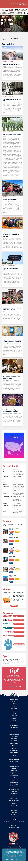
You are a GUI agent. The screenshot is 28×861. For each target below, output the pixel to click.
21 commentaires (11, 96)
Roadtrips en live (14, 793)
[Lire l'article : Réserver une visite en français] (12, 187)
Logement (14, 745)
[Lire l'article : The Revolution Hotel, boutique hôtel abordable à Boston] (12, 365)
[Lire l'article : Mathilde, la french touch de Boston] (12, 53)
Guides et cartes (14, 779)
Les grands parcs (14, 717)
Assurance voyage (14, 775)
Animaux (14, 701)
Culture (14, 710)
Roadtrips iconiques (14, 725)
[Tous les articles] (18, 39)
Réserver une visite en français (10, 199)
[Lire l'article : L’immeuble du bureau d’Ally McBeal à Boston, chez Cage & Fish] (12, 296)
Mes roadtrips (14, 812)
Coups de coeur (14, 708)
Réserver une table (14, 605)
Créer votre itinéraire (14, 761)
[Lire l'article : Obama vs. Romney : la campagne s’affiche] (12, 258)
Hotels (11, 534)
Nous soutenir (14, 802)
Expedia (17, 531)
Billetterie (14, 780)
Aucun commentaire (11, 196)
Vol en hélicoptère (14, 782)
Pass (14, 777)
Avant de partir (14, 740)
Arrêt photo (14, 703)
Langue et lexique (14, 743)
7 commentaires (10, 61)
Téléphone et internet (14, 752)
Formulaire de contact (14, 827)
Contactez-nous (22, 4)
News (14, 795)
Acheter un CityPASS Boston (19, 619)
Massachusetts (16, 469)
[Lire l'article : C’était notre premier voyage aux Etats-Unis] (12, 88)
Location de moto (14, 785)
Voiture (14, 755)
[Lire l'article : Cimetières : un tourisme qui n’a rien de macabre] (12, 123)
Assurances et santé (14, 738)
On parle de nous (14, 798)
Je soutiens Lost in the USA (14, 686)
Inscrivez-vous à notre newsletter (17, 3)
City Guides (12, 16)
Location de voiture (14, 772)
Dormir (14, 711)
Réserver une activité (18, 627)
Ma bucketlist (14, 814)
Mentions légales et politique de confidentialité (14, 821)
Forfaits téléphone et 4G (14, 784)
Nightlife (14, 720)
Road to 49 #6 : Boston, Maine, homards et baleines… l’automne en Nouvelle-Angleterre (12, 234)
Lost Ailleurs (14, 805)
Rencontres (14, 723)
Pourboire (14, 748)
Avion (14, 741)
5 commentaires (10, 131)
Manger (14, 718)
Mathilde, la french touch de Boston (11, 64)
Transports (14, 753)
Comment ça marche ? (14, 800)
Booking (11, 531)
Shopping (14, 729)
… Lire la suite (12, 77)
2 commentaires (10, 230)
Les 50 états (14, 715)
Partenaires (14, 803)
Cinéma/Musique (14, 705)
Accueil (2, 16)
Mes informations (14, 816)
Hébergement (14, 773)
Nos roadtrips (14, 791)
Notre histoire (14, 796)
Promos (14, 768)
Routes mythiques (14, 727)
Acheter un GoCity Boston (18, 623)
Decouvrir (7, 16)
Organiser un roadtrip (14, 747)
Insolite (14, 713)
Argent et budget (14, 736)
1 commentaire (10, 337)
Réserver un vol (14, 770)
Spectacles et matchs (14, 750)
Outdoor (14, 722)
